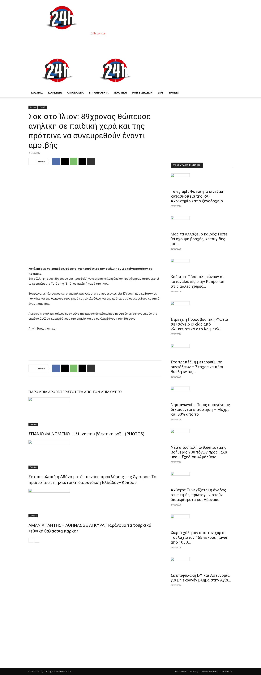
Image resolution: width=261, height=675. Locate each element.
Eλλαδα (43, 107)
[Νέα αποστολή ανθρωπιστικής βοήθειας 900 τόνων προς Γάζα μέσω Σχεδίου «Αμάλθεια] (202, 436)
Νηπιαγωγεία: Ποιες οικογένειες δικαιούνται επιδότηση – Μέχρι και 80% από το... (200, 409)
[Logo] (57, 86)
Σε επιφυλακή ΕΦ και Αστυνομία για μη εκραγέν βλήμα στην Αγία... (201, 577)
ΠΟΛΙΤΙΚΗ (120, 92)
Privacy (194, 671)
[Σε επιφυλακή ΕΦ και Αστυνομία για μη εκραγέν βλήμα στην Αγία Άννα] (202, 564)
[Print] (91, 161)
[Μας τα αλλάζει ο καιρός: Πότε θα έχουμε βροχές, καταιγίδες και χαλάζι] (202, 222)
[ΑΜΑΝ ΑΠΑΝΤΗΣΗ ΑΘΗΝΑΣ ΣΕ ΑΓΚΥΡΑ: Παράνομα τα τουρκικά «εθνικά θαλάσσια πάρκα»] (94, 503)
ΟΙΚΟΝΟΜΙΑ (75, 92)
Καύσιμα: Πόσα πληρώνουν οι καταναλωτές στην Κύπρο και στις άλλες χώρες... (198, 281)
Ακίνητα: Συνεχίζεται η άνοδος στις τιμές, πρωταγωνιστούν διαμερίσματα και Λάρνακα (198, 495)
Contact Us (227, 671)
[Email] (82, 161)
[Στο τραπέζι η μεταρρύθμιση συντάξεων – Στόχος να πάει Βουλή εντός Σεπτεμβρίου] (202, 350)
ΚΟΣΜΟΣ (37, 92)
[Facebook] (56, 161)
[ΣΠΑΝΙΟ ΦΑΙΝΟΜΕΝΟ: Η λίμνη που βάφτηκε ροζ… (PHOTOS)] (94, 411)
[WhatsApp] (73, 161)
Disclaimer (181, 671)
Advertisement (209, 671)
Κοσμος (33, 107)
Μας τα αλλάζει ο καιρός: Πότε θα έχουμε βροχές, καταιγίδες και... (199, 239)
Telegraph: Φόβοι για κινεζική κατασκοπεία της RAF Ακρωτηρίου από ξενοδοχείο (197, 196)
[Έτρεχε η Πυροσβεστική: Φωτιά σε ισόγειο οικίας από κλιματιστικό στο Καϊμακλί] (202, 308)
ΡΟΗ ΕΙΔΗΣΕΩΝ (142, 92)
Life (160, 92)
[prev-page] (30, 540)
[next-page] (37, 540)
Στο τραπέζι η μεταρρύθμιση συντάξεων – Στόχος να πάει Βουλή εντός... (197, 367)
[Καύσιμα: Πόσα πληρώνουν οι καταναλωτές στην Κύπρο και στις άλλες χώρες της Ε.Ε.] (202, 265)
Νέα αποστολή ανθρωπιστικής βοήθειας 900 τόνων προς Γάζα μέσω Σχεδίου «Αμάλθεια (199, 452)
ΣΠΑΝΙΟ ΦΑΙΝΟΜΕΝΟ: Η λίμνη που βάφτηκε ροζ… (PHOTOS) (86, 434)
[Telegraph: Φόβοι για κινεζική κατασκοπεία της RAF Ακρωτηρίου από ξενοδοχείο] (202, 180)
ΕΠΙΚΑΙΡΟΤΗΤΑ (99, 92)
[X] (65, 161)
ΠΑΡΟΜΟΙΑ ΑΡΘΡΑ (44, 392)
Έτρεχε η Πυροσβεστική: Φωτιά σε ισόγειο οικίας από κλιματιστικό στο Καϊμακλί (199, 324)
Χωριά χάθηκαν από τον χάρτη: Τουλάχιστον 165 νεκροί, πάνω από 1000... (199, 537)
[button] (228, 57)
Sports (174, 92)
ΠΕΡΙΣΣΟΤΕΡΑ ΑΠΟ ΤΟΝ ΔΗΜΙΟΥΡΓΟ (91, 392)
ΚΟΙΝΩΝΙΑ (55, 92)
